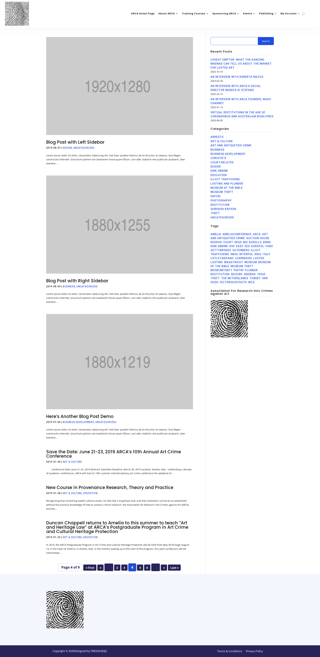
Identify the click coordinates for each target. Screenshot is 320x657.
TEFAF (261, 274)
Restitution (220, 204)
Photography (221, 200)
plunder (251, 270)
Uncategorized (83, 147)
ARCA (257, 234)
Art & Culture (72, 461)
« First (90, 568)
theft (215, 213)
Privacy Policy (254, 651)
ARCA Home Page (143, 13)
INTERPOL (246, 254)
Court (228, 242)
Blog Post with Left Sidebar (75, 142)
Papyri (215, 196)
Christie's (218, 158)
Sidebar (250, 274)
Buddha (216, 242)
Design (67, 147)
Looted (258, 258)
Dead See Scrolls (248, 242)
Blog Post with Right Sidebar (77, 281)
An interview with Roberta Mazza (237, 76)
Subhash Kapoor (223, 209)
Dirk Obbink (219, 170)
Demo (267, 242)
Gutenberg (241, 250)
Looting (216, 262)
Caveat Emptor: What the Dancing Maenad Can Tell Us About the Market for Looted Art (241, 63)
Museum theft (242, 266)
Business (69, 286)
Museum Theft (221, 192)
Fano (269, 246)
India (234, 254)
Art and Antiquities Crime (231, 145)
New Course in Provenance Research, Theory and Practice (109, 487)
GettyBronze (220, 250)
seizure (236, 274)
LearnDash (243, 258)
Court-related (222, 162)
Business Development (78, 422)
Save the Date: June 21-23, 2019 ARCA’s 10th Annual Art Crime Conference (113, 454)
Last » (174, 568)
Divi (232, 246)
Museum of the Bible (226, 187)
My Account (288, 13)
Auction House (257, 238)
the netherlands (234, 278)
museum (250, 262)
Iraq (257, 254)
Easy (239, 246)
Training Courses (193, 13)
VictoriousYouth (233, 282)
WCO (251, 282)
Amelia (215, 234)
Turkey (255, 278)
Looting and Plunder (226, 183)
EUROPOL (257, 246)
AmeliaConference (237, 234)
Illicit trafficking (225, 179)
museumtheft (221, 270)
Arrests (217, 136)
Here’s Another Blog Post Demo (80, 416)
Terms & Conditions (229, 651)
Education (90, 493)
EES (247, 246)
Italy (266, 254)
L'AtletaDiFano (222, 258)
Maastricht (233, 262)
